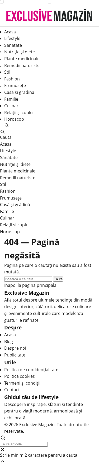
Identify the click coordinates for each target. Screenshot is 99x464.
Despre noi (15, 348)
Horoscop (14, 119)
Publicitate (14, 355)
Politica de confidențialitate (31, 370)
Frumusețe (15, 85)
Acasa (10, 32)
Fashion (12, 79)
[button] (49, 125)
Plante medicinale (22, 59)
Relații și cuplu (18, 112)
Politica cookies (19, 376)
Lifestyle (12, 38)
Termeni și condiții (22, 383)
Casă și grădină (19, 92)
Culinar (11, 106)
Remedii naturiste (22, 65)
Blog (8, 341)
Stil (7, 72)
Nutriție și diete (19, 52)
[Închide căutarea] (49, 449)
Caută (58, 279)
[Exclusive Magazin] (49, 15)
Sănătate (13, 45)
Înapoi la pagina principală (30, 285)
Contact (12, 389)
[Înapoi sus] (49, 461)
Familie (11, 99)
